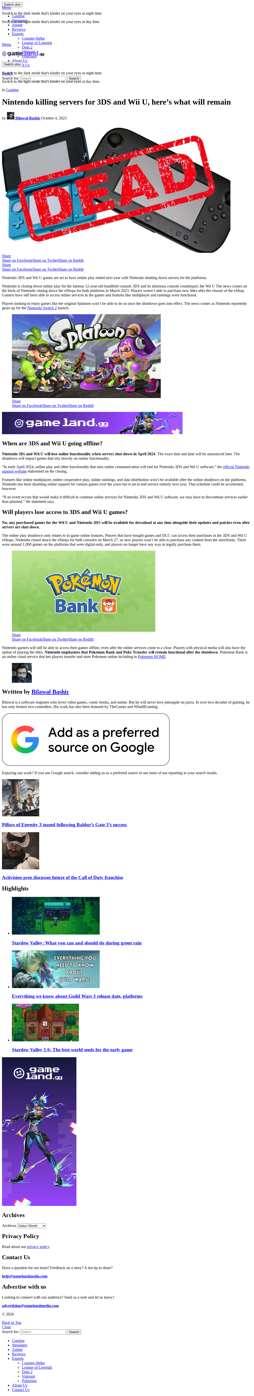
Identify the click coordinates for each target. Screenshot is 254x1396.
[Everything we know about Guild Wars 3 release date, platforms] (132, 969)
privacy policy (38, 1247)
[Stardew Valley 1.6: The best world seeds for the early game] (132, 1023)
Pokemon (29, 1381)
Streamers (19, 20)
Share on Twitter (45, 260)
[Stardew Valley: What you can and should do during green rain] (132, 916)
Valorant (28, 1376)
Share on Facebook (17, 260)
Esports (18, 34)
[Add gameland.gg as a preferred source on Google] (86, 764)
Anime (17, 25)
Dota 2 (27, 47)
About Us (19, 60)
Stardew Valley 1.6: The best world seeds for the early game (72, 1049)
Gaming (18, 16)
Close (6, 1327)
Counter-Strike (33, 38)
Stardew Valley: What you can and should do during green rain (77, 942)
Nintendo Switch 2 (42, 308)
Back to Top (11, 1322)
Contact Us (21, 1390)
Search (74, 78)
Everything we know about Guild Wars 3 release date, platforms (77, 996)
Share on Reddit (71, 260)
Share (6, 256)
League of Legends (37, 43)
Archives (9, 1226)
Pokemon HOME (152, 657)
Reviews (19, 29)
